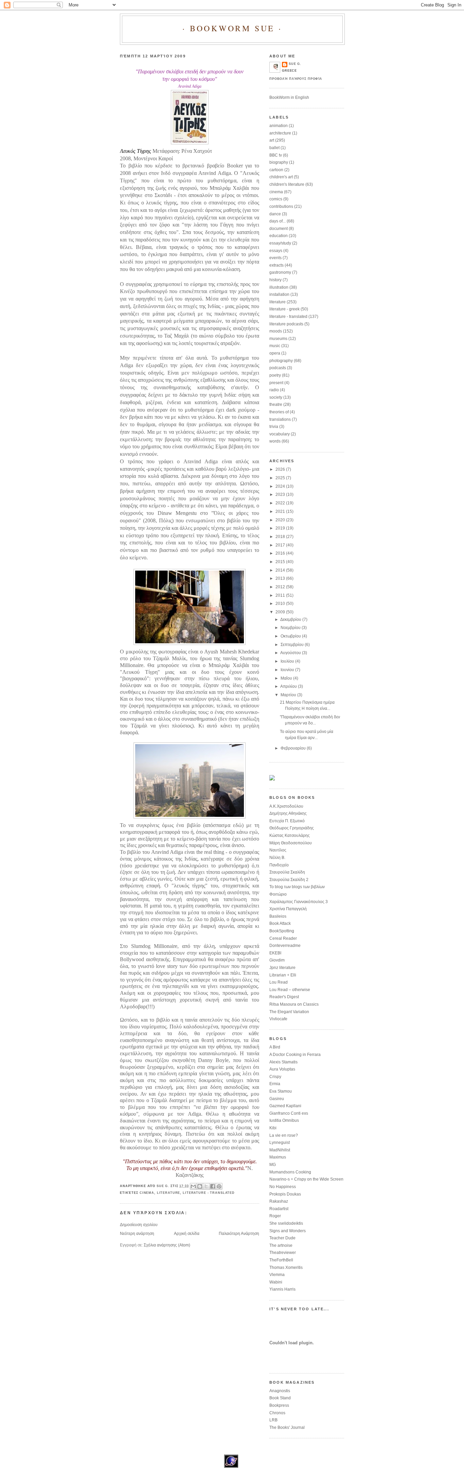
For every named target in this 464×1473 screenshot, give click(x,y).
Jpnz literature (282, 967)
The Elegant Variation (289, 1011)
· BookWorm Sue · (232, 28)
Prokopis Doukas (285, 1194)
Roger (275, 1216)
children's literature (286, 184)
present (276, 382)
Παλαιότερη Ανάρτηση (239, 1233)
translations (280, 419)
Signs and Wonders (287, 1230)
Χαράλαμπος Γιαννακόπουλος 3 (298, 901)
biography (278, 162)
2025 (280, 477)
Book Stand (280, 1398)
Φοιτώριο (278, 894)
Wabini (275, 1282)
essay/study (280, 243)
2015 (280, 561)
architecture (280, 133)
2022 (280, 503)
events (275, 257)
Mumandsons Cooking (290, 1172)
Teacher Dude (282, 1238)
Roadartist (278, 1208)
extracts (276, 265)
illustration (278, 287)
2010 (280, 603)
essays (275, 250)
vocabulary (279, 434)
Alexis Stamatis (283, 1062)
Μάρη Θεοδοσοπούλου (290, 843)
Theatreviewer (282, 1252)
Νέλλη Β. (277, 857)
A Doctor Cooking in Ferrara (295, 1054)
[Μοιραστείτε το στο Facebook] (212, 1186)
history (275, 279)
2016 (280, 553)
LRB (273, 1420)
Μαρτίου (289, 695)
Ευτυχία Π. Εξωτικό (287, 821)
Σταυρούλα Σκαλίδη (287, 872)
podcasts (277, 367)
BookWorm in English (289, 97)
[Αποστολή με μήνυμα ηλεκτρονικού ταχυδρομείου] (193, 1186)
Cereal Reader (283, 938)
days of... (277, 221)
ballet (274, 147)
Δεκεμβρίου (291, 619)
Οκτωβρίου (291, 636)
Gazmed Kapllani (285, 1105)
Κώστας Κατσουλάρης (289, 835)
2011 (280, 595)
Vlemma (277, 1274)
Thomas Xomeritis (286, 1267)
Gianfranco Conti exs (288, 1113)
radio (274, 390)
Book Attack (280, 923)
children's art (281, 177)
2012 (280, 587)
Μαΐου (287, 678)
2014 (280, 570)
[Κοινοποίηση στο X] (206, 1186)
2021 (280, 511)
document (278, 228)
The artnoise (280, 1245)
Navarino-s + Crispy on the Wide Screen (306, 1179)
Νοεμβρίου (291, 627)
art (271, 140)
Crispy (275, 1076)
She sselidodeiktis (286, 1223)
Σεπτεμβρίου (293, 644)
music (274, 345)
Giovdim (277, 960)
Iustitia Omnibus (284, 1120)
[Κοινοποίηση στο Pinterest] (219, 1186)
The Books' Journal (287, 1427)
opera (274, 353)
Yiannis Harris (282, 1289)
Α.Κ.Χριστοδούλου (286, 806)
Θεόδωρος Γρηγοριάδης (291, 828)
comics (275, 199)
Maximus (277, 1157)
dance (275, 214)
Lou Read (278, 982)
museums (278, 338)
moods (275, 331)
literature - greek (284, 309)
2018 (280, 536)
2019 (280, 528)
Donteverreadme (285, 945)
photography (281, 360)
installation (279, 294)
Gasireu (276, 1098)
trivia (273, 426)
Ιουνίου (288, 669)
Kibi (272, 1128)
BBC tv (275, 155)
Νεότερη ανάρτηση (137, 1233)
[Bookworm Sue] (272, 779)
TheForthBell (281, 1260)
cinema (147, 1192)
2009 (280, 612)
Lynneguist (279, 1142)
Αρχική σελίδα (186, 1233)
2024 (280, 486)
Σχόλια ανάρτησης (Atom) (167, 1245)
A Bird (274, 1047)
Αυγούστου (291, 652)
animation (278, 125)
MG (272, 1164)
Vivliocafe (278, 1019)
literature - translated (209, 1192)
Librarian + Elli (282, 975)
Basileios (277, 916)
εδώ (237, 825)
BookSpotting (281, 931)
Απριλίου (289, 686)
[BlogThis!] (199, 1186)
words (275, 441)
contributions (281, 206)
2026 (280, 469)
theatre (275, 404)
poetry (275, 375)
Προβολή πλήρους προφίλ (295, 78)
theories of (279, 412)
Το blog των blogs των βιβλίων (297, 886)
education (278, 235)
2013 (280, 578)
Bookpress (279, 1405)
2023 (280, 494)
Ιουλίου (288, 661)
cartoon (276, 169)
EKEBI (275, 953)
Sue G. (295, 64)
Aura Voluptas (282, 1069)
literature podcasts (286, 324)
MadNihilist (279, 1150)
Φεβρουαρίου (294, 748)
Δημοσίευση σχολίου (139, 1224)
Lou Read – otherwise (289, 989)
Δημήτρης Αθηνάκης (288, 813)
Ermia (274, 1083)
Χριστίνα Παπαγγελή (288, 908)
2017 (280, 545)
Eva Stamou (280, 1091)
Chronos (277, 1413)
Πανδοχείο (279, 865)
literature (168, 1192)
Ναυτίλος (277, 850)
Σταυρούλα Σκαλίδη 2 (288, 879)
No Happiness (282, 1186)
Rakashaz (278, 1201)
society (275, 397)
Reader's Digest (284, 996)
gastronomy (280, 272)
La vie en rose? (283, 1135)
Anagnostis (279, 1390)
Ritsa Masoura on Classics (294, 1004)
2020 (280, 520)
